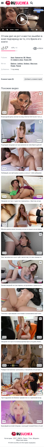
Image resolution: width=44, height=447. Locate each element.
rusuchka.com (17, 442)
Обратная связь (22, 440)
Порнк (13, 66)
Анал (12, 57)
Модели (36, 438)
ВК (24, 57)
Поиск (25, 438)
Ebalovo (13, 63)
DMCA (20, 438)
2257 (15, 438)
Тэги (30, 438)
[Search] (31, 3)
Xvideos (26, 63)
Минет (28, 57)
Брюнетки (19, 57)
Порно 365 (28, 60)
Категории (8, 438)
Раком (18, 66)
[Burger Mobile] (2, 3)
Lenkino (20, 63)
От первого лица (17, 60)
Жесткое (33, 63)
